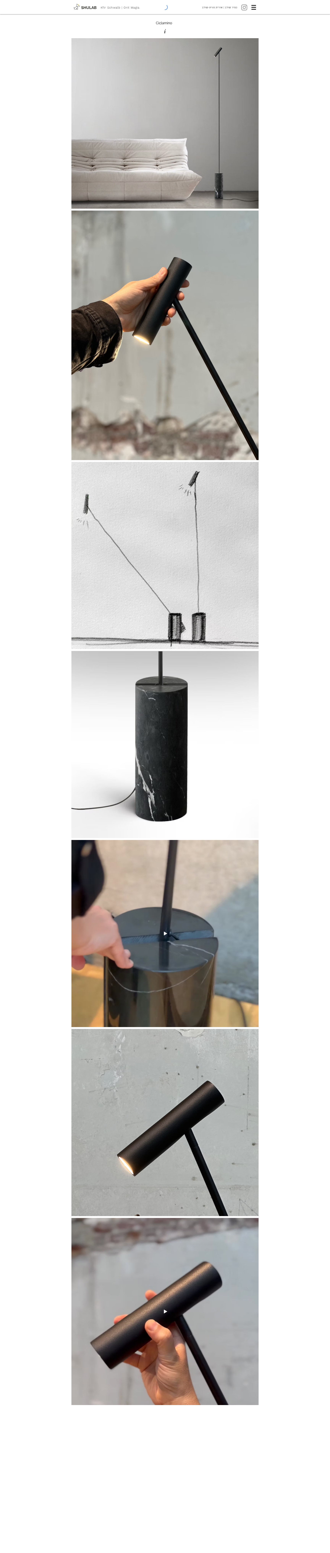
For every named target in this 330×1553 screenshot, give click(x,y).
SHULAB (89, 7)
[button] (254, 7)
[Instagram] (244, 7)
